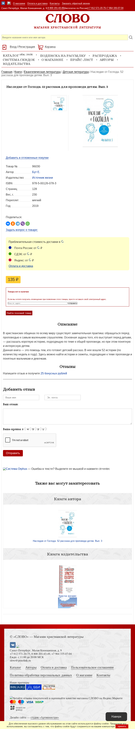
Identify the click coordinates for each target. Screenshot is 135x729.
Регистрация (26, 46)
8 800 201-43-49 (56, 8)
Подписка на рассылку (63, 55)
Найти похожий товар (19, 313)
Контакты (55, 3)
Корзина (50, 46)
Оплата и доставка (37, 3)
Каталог (15, 667)
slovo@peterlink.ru (20, 660)
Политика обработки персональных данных (41, 675)
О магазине (19, 3)
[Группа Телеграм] (9, 3)
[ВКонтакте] (8, 223)
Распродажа (104, 55)
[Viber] (23, 223)
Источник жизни (42, 177)
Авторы (107, 60)
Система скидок (19, 60)
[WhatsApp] (27, 223)
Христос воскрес (67, 596)
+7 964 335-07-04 (114, 8)
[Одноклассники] (13, 223)
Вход (13, 46)
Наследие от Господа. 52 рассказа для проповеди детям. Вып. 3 (67, 541)
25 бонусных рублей (54, 373)
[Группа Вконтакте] (3, 3)
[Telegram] (18, 223)
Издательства (16, 64)
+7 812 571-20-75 (97, 8)
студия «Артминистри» (45, 717)
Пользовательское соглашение (92, 667)
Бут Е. (36, 172)
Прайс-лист (81, 60)
